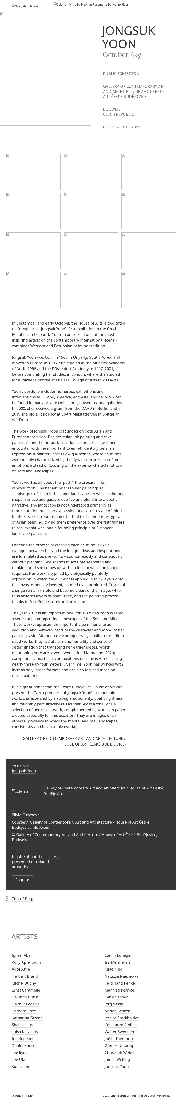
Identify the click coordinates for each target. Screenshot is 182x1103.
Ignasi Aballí (23, 955)
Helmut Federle (25, 1003)
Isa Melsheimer (118, 962)
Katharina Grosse (27, 1017)
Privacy (29, 1095)
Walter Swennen (119, 1031)
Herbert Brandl (25, 976)
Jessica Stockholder (122, 1017)
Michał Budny (24, 983)
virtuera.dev (164, 1095)
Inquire (22, 879)
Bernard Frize (24, 1010)
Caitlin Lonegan (119, 955)
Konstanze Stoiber (121, 1024)
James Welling (117, 1059)
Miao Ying (113, 969)
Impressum (17, 1095)
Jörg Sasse (114, 1003)
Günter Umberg (119, 1045)
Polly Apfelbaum (26, 962)
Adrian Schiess (118, 1010)
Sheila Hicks (22, 1024)
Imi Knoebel (22, 1038)
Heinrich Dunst (25, 997)
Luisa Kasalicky (25, 1031)
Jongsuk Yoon (24, 770)
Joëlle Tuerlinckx (119, 1038)
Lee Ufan (20, 1059)
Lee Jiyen (20, 1052)
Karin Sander (116, 997)
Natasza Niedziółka (122, 976)
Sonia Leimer (23, 1066)
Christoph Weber (120, 1052)
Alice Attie (21, 969)
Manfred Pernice (119, 990)
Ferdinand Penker (120, 983)
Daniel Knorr (23, 1045)
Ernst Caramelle (26, 990)
